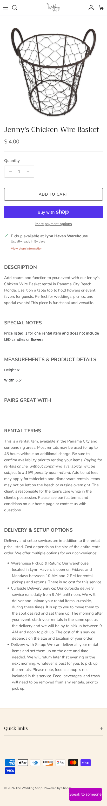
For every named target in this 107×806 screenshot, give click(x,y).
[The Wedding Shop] (53, 8)
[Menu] (5, 7)
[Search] (17, 7)
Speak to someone (85, 794)
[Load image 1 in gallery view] (53, 69)
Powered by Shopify (58, 788)
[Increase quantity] (29, 171)
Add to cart (53, 194)
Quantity (12, 160)
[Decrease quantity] (9, 171)
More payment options (53, 224)
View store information (27, 248)
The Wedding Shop (29, 788)
